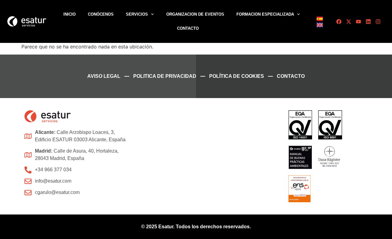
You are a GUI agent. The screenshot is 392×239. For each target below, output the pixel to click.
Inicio (69, 14)
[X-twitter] (349, 21)
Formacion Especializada (265, 14)
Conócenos (101, 14)
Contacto (188, 28)
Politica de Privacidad (164, 76)
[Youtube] (358, 21)
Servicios (137, 14)
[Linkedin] (368, 21)
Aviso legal (103, 76)
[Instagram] (378, 21)
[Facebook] (339, 21)
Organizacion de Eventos (195, 14)
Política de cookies (236, 76)
